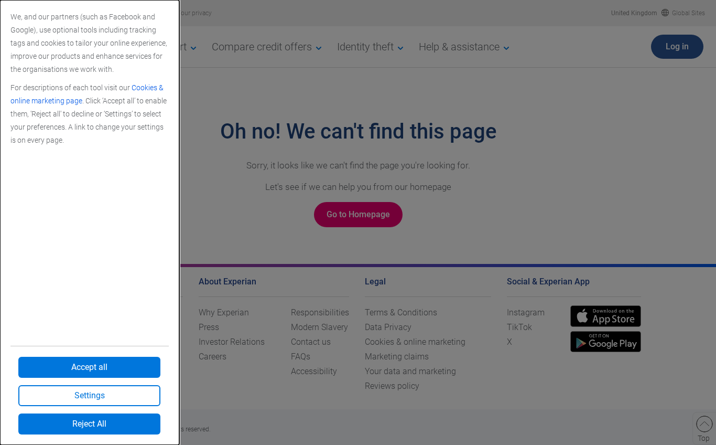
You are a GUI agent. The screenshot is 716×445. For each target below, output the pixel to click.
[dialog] (89, 222)
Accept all (89, 367)
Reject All (89, 424)
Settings (89, 395)
